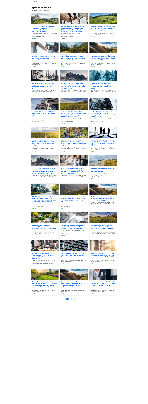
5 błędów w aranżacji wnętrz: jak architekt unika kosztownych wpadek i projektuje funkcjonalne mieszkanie (102, 170)
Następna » (78, 299)
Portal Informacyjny (37, 2)
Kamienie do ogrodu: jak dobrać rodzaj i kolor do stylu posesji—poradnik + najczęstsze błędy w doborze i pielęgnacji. (103, 198)
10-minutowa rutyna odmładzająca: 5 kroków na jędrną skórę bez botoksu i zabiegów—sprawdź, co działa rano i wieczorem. (73, 227)
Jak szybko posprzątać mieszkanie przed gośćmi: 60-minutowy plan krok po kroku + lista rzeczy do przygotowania (73, 255)
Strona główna (114, 1)
